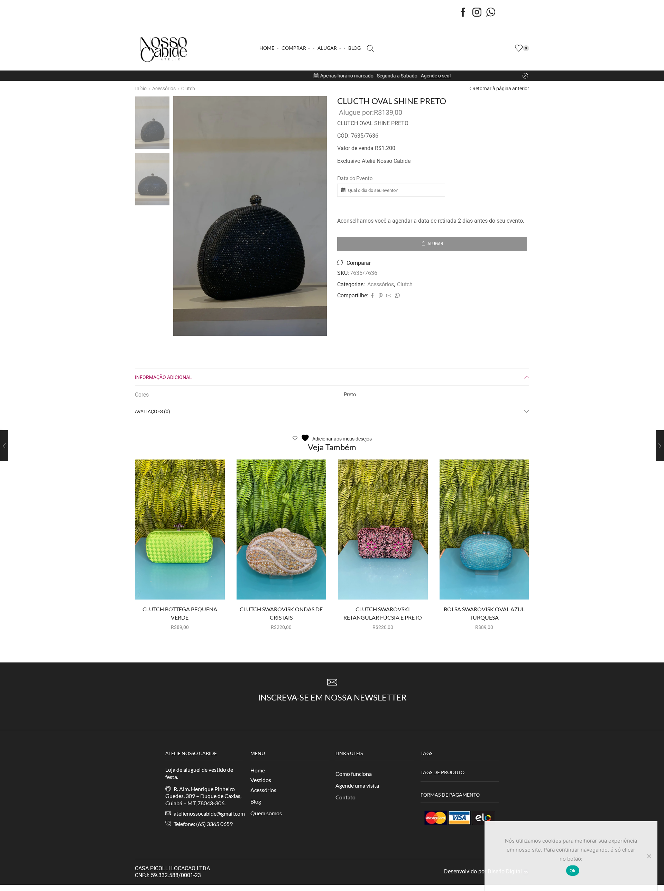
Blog (255, 801)
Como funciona (353, 773)
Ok (573, 870)
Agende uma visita (357, 785)
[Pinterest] (381, 296)
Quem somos (266, 813)
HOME (266, 48)
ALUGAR (327, 48)
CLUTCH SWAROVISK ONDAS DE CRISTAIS (281, 613)
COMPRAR (294, 48)
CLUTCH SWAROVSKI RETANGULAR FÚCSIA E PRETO (382, 613)
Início (141, 88)
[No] (648, 856)
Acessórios (164, 88)
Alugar (435, 243)
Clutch (188, 88)
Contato (345, 797)
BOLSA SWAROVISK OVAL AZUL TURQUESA (484, 613)
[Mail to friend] (389, 296)
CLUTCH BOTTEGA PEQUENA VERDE (179, 613)
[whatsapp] (396, 296)
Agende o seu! (386, 75)
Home (257, 770)
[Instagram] (476, 13)
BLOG (354, 48)
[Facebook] (463, 13)
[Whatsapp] (490, 13)
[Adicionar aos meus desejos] (199, 588)
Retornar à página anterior (500, 88)
